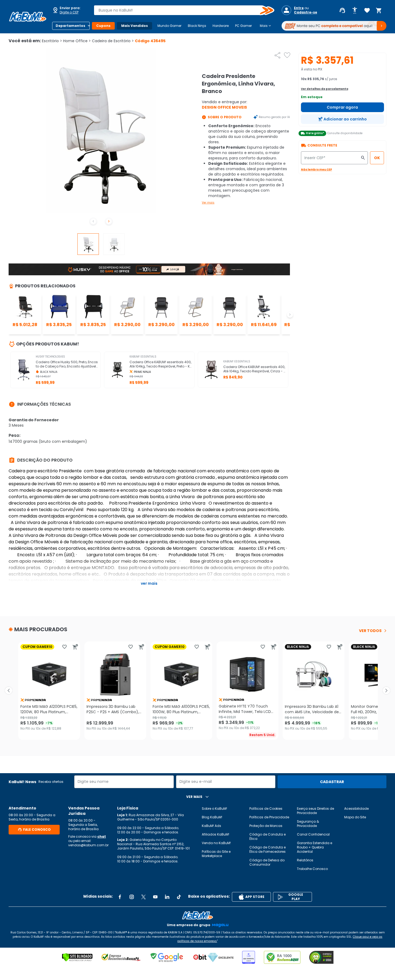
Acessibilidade (356, 808)
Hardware (221, 25)
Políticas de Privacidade (269, 817)
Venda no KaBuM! (216, 843)
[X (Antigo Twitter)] (143, 896)
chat (101, 836)
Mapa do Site (355, 817)
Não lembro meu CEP (316, 169)
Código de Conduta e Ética (267, 836)
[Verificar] (77, 957)
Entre (299, 8)
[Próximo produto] (386, 690)
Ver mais (208, 203)
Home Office (77, 41)
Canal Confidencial (313, 834)
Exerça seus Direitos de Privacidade (315, 810)
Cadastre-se (305, 12)
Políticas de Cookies (265, 808)
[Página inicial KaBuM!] (28, 17)
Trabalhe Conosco (312, 868)
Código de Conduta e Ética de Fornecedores (267, 849)
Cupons (103, 25)
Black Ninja (197, 25)
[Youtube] (155, 896)
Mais (266, 25)
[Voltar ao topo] (197, 915)
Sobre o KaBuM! (214, 808)
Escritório (52, 41)
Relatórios (305, 860)
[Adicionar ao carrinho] (75, 647)
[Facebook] (120, 896)
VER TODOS (370, 630)
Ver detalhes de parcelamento (324, 89)
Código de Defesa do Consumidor (267, 862)
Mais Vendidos (134, 25)
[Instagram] (132, 896)
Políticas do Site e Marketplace (216, 853)
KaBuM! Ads (211, 825)
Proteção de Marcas (265, 825)
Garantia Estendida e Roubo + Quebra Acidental (314, 847)
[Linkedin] (167, 896)
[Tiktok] (179, 896)
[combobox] (180, 10)
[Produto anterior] (8, 690)
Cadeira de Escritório (113, 41)
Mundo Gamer (169, 25)
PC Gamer (243, 25)
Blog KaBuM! (212, 817)
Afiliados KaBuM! (215, 834)
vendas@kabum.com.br (88, 845)
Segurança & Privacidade (308, 823)
